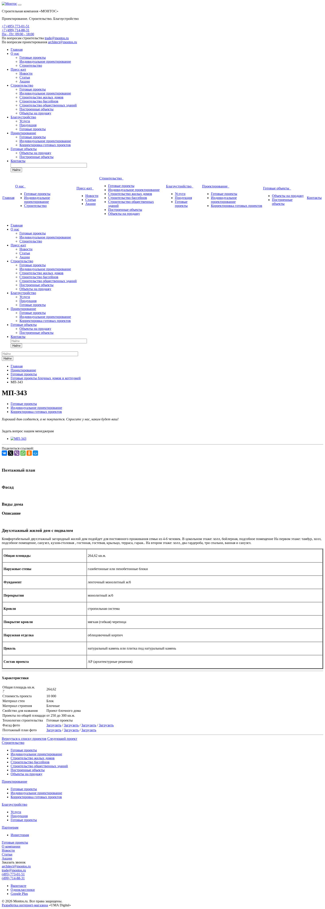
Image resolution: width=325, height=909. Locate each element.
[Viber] (16, 453)
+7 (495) (8, 26)
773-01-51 (22, 26)
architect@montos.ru (62, 42)
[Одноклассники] (29, 453)
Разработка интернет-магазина (25, 905)
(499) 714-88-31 (13, 878)
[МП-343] (18, 438)
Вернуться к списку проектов (24, 739)
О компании (11, 846)
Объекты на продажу (35, 113)
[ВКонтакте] (4, 453)
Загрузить (53, 725)
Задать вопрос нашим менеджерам (28, 431)
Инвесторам (20, 835)
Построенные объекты (36, 109)
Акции (24, 81)
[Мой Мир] (35, 453)
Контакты (18, 161)
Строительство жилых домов (41, 97)
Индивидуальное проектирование (45, 61)
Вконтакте (18, 886)
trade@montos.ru (57, 38)
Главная (17, 49)
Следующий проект (62, 739)
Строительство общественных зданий (48, 105)
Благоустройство (23, 117)
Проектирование (23, 133)
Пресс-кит (18, 69)
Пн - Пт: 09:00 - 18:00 (18, 34)
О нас (15, 53)
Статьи (24, 77)
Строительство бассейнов (38, 101)
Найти (16, 170)
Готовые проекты (32, 57)
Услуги (24, 121)
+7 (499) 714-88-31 (15, 30)
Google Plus (19, 894)
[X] (10, 453)
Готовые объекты (24, 149)
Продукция (27, 125)
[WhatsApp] (23, 453)
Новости (25, 73)
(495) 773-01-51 (13, 874)
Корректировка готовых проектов (45, 145)
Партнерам (10, 827)
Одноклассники (23, 890)
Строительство (30, 65)
